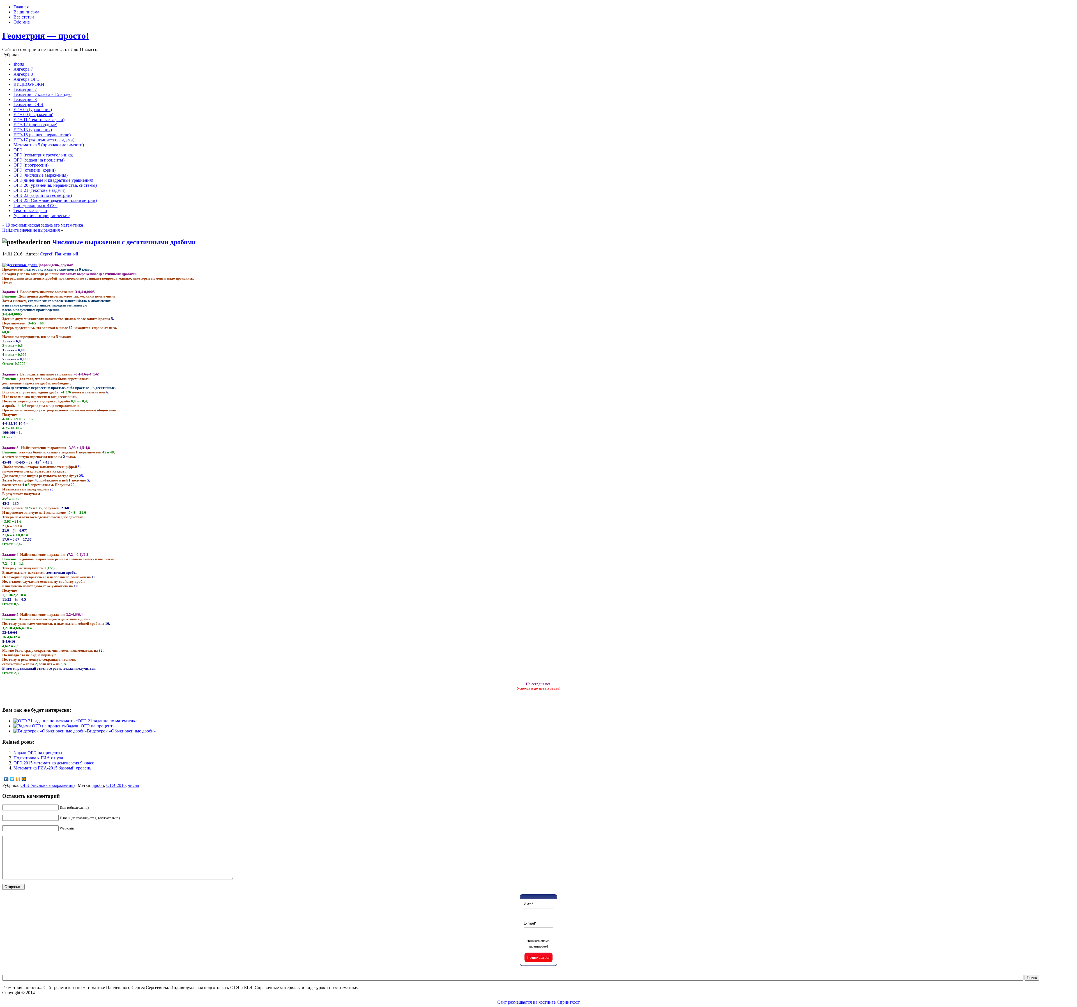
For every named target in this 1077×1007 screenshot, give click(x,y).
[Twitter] (12, 779)
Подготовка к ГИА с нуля (38, 757)
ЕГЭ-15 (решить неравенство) (42, 134)
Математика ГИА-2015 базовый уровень (52, 768)
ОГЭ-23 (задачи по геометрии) (42, 195)
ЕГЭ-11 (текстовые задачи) (39, 119)
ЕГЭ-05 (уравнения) (32, 109)
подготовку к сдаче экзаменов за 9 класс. (58, 269)
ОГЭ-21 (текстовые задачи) (39, 190)
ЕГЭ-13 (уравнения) (32, 129)
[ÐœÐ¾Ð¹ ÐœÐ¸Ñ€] (24, 779)
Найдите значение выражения (31, 230)
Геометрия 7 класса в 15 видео (42, 94)
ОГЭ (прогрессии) (31, 165)
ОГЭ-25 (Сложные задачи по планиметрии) (55, 200)
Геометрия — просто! (45, 36)
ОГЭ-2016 (116, 785)
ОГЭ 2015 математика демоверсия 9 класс (53, 763)
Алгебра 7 (23, 69)
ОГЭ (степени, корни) (34, 170)
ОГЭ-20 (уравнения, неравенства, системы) (55, 185)
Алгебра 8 (23, 74)
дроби (98, 785)
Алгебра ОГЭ (26, 79)
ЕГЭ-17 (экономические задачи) (43, 139)
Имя (528, 904)
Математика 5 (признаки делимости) (48, 144)
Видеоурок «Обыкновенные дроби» (121, 731)
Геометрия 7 (25, 89)
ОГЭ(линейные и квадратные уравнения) (53, 180)
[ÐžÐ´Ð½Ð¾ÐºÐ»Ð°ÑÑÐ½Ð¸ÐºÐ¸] (18, 779)
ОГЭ (17, 150)
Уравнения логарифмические (41, 215)
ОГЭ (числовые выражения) (40, 175)
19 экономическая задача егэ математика (44, 225)
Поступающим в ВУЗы (35, 205)
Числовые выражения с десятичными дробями (124, 242)
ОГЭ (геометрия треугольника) (43, 155)
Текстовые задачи (30, 210)
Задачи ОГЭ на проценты (91, 725)
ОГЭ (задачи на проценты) (39, 160)
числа (133, 785)
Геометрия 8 (25, 99)
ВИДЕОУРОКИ (28, 84)
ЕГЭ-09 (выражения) (33, 114)
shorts (18, 64)
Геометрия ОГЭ (28, 104)
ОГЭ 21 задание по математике (107, 720)
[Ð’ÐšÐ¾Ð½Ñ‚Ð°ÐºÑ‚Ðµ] (6, 779)
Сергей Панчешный (59, 254)
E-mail (530, 923)
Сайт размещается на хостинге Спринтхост (538, 1002)
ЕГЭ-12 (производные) (35, 124)
